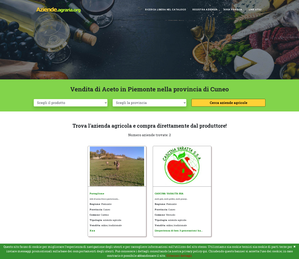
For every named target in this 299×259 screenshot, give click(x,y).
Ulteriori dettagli (179, 256)
